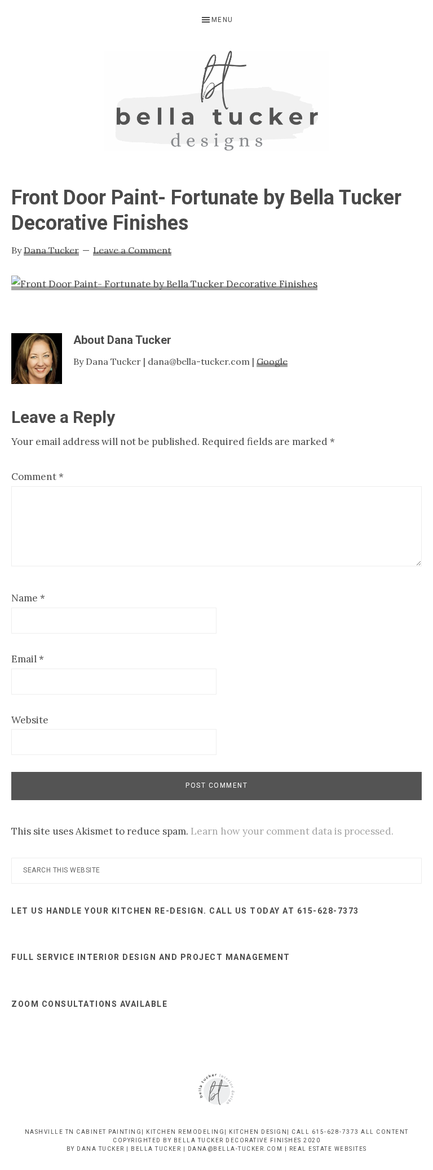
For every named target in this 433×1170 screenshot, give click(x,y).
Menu (222, 20)
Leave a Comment (132, 250)
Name (28, 598)
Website (29, 720)
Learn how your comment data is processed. (292, 831)
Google (272, 361)
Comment (37, 476)
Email (27, 659)
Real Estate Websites (328, 1149)
